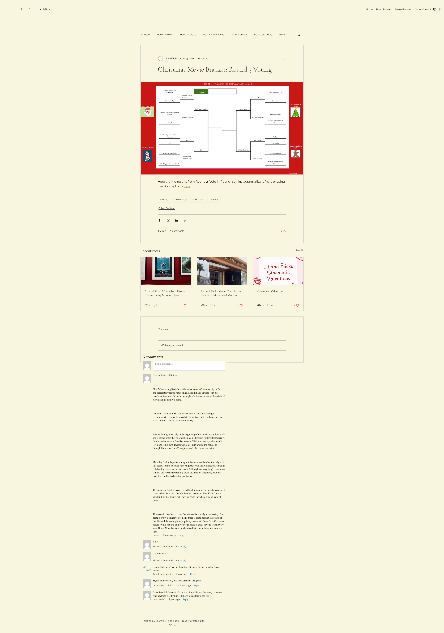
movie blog (180, 199)
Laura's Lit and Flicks (36, 9)
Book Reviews (165, 34)
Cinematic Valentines (270, 291)
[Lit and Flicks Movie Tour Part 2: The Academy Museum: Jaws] (166, 271)
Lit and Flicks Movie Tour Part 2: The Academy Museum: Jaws (165, 293)
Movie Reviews (188, 34)
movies (164, 199)
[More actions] (284, 58)
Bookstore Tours (263, 34)
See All (300, 250)
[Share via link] (185, 220)
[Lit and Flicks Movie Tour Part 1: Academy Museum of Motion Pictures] (222, 271)
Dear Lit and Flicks (213, 34)
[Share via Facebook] (159, 220)
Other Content (239, 34)
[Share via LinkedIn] (176, 220)
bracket (214, 199)
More (282, 34)
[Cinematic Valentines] (278, 271)
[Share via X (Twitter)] (168, 220)
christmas (198, 199)
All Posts (145, 34)
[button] (299, 34)
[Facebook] (440, 9)
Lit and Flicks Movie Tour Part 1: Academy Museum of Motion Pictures (221, 293)
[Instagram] (434, 9)
